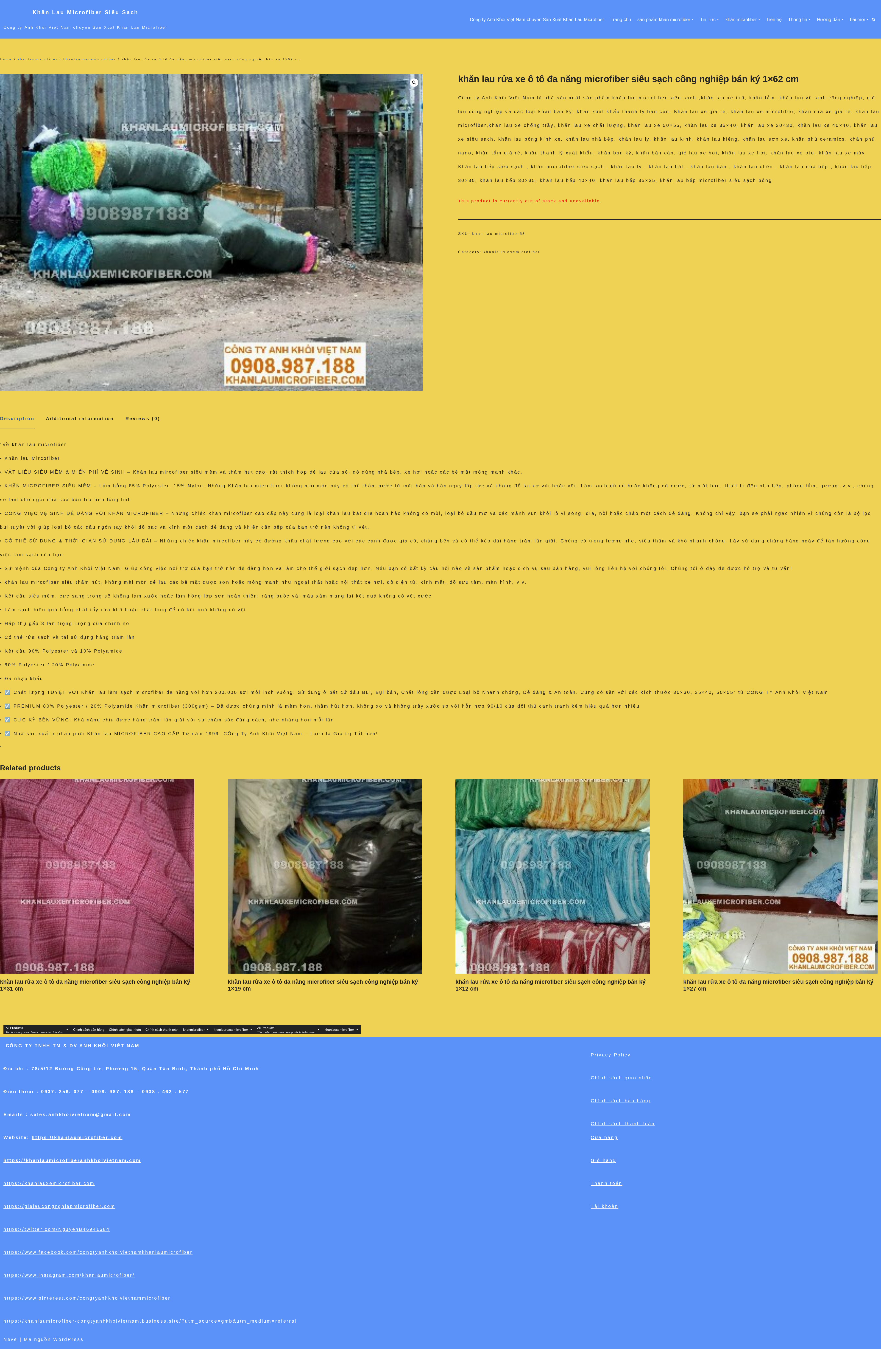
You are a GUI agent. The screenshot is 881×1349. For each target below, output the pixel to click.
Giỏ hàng (603, 1160)
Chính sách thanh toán (161, 1029)
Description (17, 418)
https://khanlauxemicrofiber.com (49, 1183)
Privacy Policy (611, 1054)
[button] (692, 19)
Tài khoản (604, 1206)
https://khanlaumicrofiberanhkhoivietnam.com (72, 1160)
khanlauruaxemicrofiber (89, 59)
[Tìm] (873, 19)
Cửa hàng (604, 1137)
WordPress (68, 1339)
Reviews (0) (142, 418)
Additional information (80, 418)
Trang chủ (621, 19)
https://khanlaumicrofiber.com (77, 1137)
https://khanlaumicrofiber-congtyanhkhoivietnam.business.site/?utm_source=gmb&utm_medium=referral (150, 1321)
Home (6, 59)
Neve (10, 1339)
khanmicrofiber (194, 1029)
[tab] (17, 418)
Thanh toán (606, 1183)
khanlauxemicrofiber (339, 1029)
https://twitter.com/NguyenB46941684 (56, 1229)
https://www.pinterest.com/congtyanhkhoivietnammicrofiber (87, 1298)
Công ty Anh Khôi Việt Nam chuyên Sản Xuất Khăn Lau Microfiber (537, 19)
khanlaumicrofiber (38, 59)
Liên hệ (774, 19)
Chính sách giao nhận (125, 1029)
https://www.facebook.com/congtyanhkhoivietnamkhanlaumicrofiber (97, 1252)
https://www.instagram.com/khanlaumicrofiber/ (69, 1275)
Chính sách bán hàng (88, 1029)
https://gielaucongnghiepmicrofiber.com (59, 1206)
